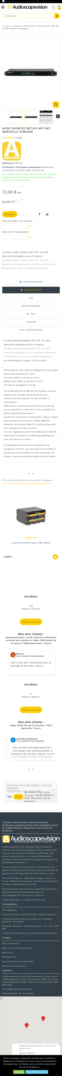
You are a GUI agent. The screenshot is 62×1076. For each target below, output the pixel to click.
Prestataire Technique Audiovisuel (22, 167)
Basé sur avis (27, 1053)
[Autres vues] (4, 116)
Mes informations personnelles (18, 961)
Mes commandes (11, 943)
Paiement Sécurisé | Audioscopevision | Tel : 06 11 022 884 (30, 927)
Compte (6, 937)
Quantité (8, 202)
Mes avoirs (7, 952)
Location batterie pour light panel (31, 542)
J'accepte (19, 1072)
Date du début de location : (18, 221)
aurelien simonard (26, 739)
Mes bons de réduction (14, 966)
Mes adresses (9, 957)
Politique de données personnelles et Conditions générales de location (27, 920)
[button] (26, 1026)
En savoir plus (32, 290)
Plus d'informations (36, 1072)
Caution (31, 322)
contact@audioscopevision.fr (17, 989)
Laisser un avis (31, 621)
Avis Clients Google (31, 330)
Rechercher (57, 16)
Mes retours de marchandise (17, 948)
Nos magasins (9, 910)
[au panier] (55, 556)
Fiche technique (32, 281)
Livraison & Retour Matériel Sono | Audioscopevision (29, 914)
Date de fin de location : (16, 232)
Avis (33, 313)
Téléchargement (31, 305)
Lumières (17, 26)
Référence (8, 163)
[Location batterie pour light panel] (31, 517)
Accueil (5, 26)
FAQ (31, 298)
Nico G (20, 654)
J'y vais (18, 797)
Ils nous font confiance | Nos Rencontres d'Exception (29, 933)
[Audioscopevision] (28, 7)
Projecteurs (29, 26)
